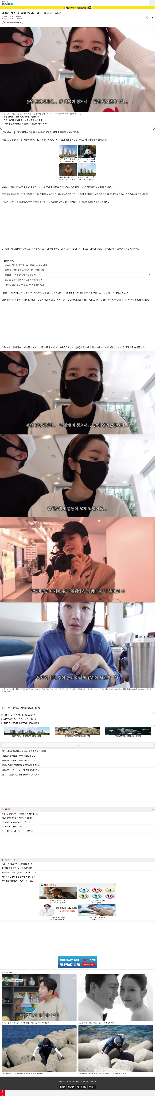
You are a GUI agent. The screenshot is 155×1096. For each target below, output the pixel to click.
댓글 (77, 745)
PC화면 (62, 1087)
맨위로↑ (92, 1087)
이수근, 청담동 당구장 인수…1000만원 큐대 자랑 (26, 265)
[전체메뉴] (152, 3)
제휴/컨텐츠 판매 (73, 1081)
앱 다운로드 (81, 1087)
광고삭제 (2, 1093)
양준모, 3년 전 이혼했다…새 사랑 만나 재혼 (23, 280)
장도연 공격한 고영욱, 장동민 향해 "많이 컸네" (25, 270)
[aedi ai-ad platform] (2, 28)
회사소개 (62, 1081)
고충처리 (93, 1081)
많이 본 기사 (7, 972)
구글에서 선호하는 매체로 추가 (13, 22)
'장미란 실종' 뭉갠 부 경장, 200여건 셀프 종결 (24, 285)
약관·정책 (84, 1081)
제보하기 (71, 1087)
